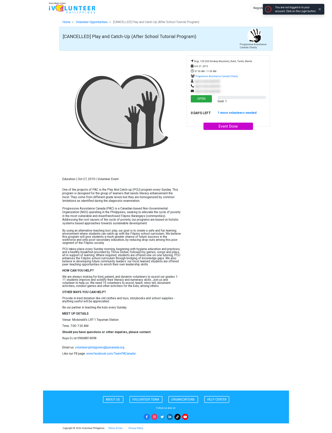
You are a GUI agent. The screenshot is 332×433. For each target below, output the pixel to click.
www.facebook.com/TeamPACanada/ (111, 353)
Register (259, 8)
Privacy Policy (136, 428)
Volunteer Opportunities (92, 22)
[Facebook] (147, 417)
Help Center (217, 399)
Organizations (183, 399)
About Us (113, 399)
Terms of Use (115, 428)
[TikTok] (177, 417)
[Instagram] (154, 417)
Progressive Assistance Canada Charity (216, 76)
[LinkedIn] (170, 417)
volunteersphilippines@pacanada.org (99, 347)
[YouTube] (185, 417)
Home (66, 22)
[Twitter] (162, 417)
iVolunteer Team (146, 399)
